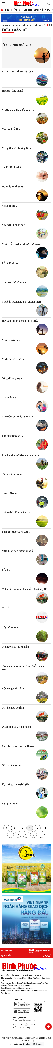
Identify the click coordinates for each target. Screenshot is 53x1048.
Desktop (39, 1044)
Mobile (27, 1044)
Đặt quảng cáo (45, 950)
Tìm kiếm (7, 955)
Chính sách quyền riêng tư (24, 1024)
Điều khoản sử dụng (21, 1027)
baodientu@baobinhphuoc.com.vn (19, 988)
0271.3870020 (31, 1020)
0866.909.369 (20, 1020)
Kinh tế (38, 9)
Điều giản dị (14, 29)
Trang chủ (7, 950)
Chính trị (25, 9)
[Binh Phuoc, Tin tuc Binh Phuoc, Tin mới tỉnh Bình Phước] (27, 3)
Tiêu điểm (11, 9)
